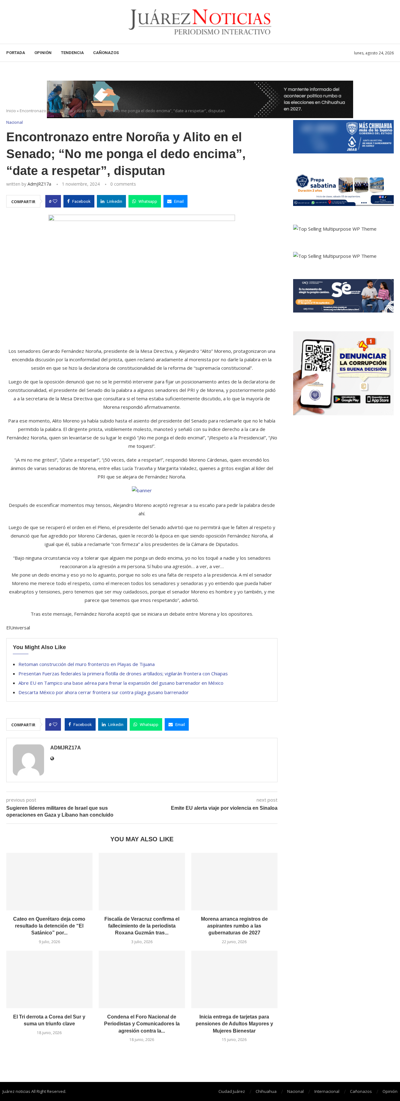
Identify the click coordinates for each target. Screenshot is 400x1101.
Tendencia (72, 52)
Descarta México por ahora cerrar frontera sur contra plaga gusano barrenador (103, 692)
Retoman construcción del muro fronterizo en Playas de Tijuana (86, 664)
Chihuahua (266, 1091)
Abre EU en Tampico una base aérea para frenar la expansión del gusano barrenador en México (120, 683)
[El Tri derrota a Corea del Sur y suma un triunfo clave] (49, 979)
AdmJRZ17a (39, 184)
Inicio (11, 110)
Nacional (295, 1091)
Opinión (43, 52)
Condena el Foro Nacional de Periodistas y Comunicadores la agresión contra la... (142, 1023)
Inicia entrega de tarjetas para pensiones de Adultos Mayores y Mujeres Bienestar (234, 1023)
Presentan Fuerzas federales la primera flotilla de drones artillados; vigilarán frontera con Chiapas (123, 673)
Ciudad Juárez (231, 1091)
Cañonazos (106, 52)
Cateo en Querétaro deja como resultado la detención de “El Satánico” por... (49, 926)
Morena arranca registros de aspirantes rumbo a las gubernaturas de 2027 (234, 926)
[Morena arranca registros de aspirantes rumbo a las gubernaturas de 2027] (234, 881)
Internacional (326, 1091)
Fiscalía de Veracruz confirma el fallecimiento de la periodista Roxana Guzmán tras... (141, 926)
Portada (15, 52)
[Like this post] (55, 201)
